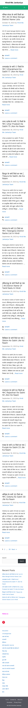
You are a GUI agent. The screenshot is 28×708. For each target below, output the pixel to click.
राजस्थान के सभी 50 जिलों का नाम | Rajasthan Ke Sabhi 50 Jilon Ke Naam (13, 392)
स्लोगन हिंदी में (5, 689)
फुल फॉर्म (4, 660)
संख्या (3, 683)
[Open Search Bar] (24, 7)
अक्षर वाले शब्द (5, 636)
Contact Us (13, 699)
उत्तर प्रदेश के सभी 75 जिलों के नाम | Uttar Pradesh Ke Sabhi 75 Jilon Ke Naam (13, 124)
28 (10, 549)
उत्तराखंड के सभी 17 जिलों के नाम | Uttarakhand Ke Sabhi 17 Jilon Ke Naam (13, 69)
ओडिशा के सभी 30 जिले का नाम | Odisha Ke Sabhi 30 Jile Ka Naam (13, 496)
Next (14, 549)
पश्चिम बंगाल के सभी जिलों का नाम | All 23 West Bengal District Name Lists (13, 17)
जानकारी (7, 55)
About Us (20, 699)
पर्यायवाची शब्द (5, 654)
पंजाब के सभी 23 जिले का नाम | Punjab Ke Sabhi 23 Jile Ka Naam (14, 447)
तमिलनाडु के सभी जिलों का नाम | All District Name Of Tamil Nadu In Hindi (13, 285)
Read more (14, 50)
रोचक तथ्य (4, 677)
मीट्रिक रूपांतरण (6, 674)
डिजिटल (4, 642)
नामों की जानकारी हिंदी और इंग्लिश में (10, 648)
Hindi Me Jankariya (14, 2)
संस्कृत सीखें (5, 686)
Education (5, 630)
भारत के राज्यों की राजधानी (8, 668)
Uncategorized (6, 633)
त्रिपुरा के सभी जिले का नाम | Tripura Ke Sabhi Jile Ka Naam (13, 176)
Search (4, 558)
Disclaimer (9, 702)
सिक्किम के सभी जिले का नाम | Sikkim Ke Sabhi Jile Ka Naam (13, 340)
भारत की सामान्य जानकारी (8, 665)
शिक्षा (3, 680)
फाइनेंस (4, 657)
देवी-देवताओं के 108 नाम (8, 645)
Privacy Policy (17, 702)
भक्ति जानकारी (5, 662)
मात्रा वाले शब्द (5, 671)
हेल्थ (3, 692)
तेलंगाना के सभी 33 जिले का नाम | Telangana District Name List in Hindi (13, 231)
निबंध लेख (4, 651)
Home (7, 699)
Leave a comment (11, 58)
